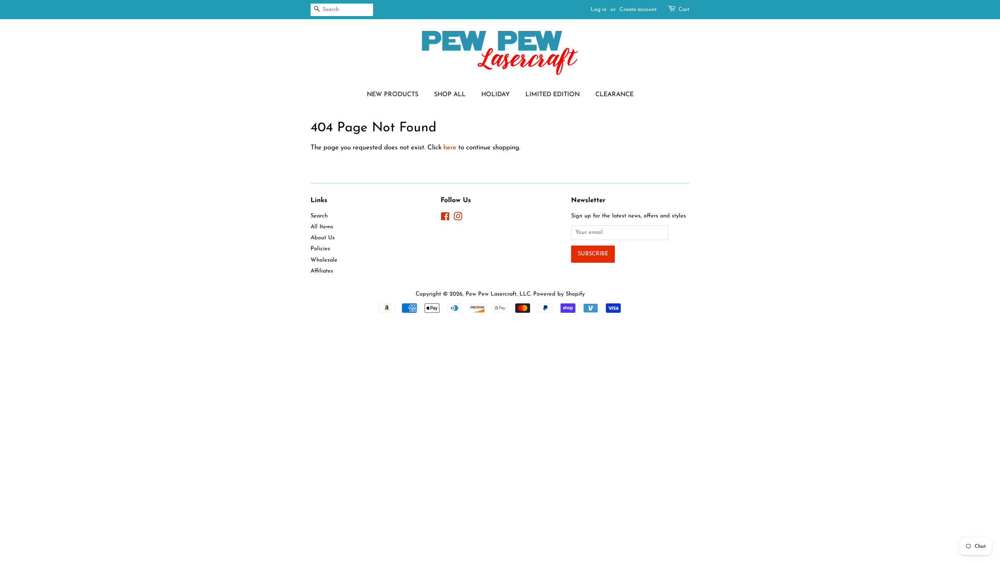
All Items (322, 227)
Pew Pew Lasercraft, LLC (498, 294)
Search (319, 216)
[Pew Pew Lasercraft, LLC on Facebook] (445, 218)
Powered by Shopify (559, 294)
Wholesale (324, 260)
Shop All (450, 94)
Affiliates (322, 271)
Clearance (614, 94)
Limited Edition (552, 94)
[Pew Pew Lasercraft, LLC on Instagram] (458, 218)
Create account (638, 10)
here (449, 147)
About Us (323, 238)
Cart (684, 10)
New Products (392, 94)
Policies (320, 249)
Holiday (495, 94)
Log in (599, 10)
